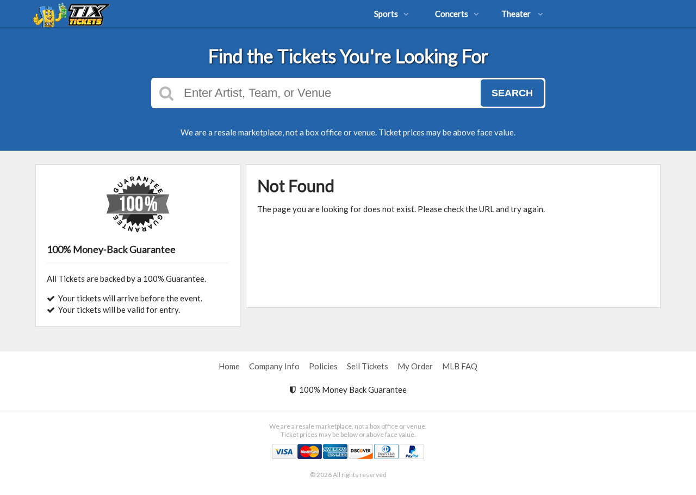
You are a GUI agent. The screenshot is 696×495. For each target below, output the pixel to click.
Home (229, 366)
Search (512, 93)
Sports (386, 13)
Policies (323, 366)
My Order (415, 366)
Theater (516, 13)
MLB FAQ (459, 366)
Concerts (451, 13)
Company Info (274, 366)
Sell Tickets (367, 366)
